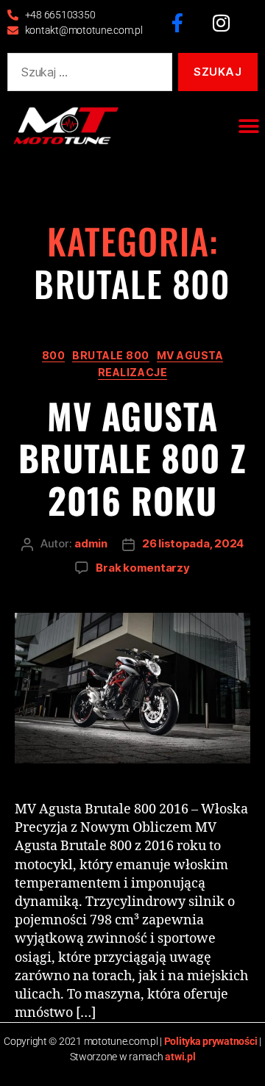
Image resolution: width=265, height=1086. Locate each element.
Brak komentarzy (142, 568)
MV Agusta (190, 355)
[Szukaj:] (86, 75)
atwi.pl (180, 1056)
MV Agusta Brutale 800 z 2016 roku (132, 457)
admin (90, 543)
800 (54, 355)
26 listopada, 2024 (193, 543)
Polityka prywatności (211, 1041)
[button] (248, 126)
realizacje (132, 372)
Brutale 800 (110, 355)
